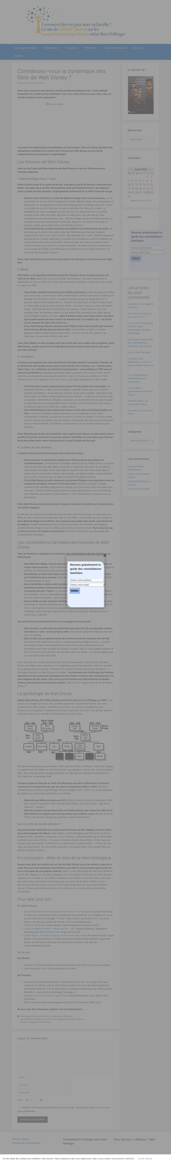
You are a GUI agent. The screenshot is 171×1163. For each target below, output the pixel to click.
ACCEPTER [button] (161, 1159)
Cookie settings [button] (145, 1158)
